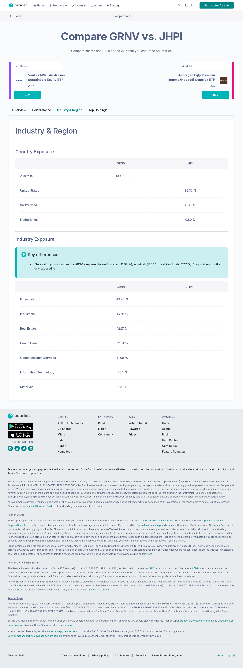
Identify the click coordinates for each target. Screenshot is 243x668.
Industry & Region (69, 110)
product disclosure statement (196, 620)
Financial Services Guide (39, 506)
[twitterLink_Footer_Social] (24, 448)
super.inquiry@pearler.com (62, 631)
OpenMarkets (144, 525)
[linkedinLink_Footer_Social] (31, 448)
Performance (41, 110)
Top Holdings (97, 110)
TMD (196, 568)
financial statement (98, 589)
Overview (19, 110)
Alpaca (161, 525)
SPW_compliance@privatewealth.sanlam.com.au (35, 635)
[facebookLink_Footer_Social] (11, 448)
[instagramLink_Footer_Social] (17, 448)
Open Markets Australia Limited (159, 520)
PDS (152, 568)
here (149, 553)
